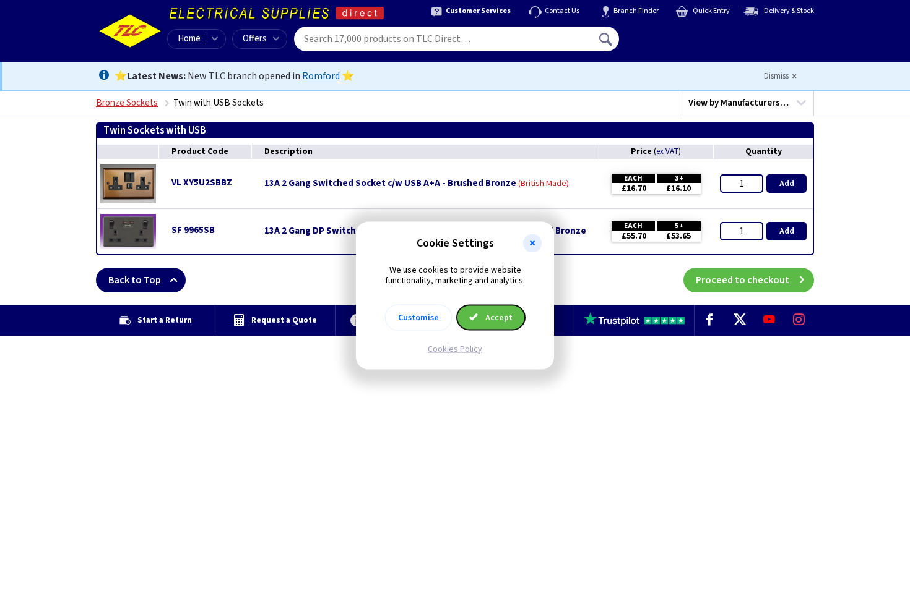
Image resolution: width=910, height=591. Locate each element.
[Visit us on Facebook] (709, 320)
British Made (543, 183)
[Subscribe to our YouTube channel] (769, 320)
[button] (532, 243)
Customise (418, 317)
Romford (321, 76)
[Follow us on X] (739, 320)
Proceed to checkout (742, 280)
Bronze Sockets (127, 102)
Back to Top (134, 280)
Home (189, 38)
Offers (255, 38)
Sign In (684, 34)
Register (675, 43)
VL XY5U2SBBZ (201, 182)
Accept (498, 317)
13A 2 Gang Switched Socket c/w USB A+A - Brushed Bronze (390, 183)
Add (786, 183)
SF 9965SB (193, 230)
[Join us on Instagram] (799, 320)
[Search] (606, 39)
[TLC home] (130, 31)
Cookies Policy (455, 348)
